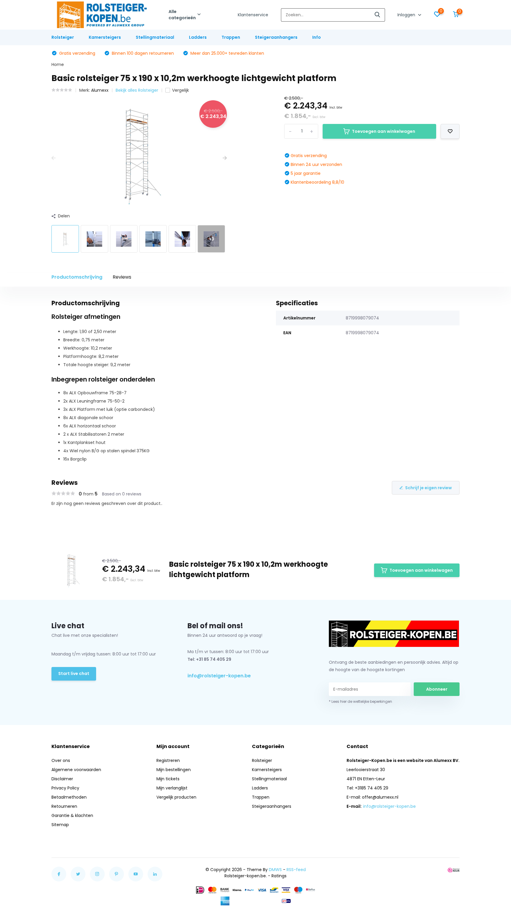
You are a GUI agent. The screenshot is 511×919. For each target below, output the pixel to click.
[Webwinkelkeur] (454, 870)
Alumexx (100, 90)
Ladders (198, 37)
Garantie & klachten (72, 815)
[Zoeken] (377, 15)
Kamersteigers (105, 37)
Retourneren (64, 806)
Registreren (168, 760)
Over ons (60, 760)
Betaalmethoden (69, 797)
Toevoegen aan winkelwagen (383, 131)
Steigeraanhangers (276, 37)
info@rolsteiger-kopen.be (219, 675)
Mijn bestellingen (173, 770)
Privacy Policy (65, 788)
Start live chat (73, 673)
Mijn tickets (168, 779)
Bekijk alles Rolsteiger (137, 90)
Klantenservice (253, 15)
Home (57, 64)
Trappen (230, 37)
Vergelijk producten (176, 797)
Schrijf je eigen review (428, 488)
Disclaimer (62, 779)
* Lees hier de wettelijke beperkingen (360, 701)
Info (316, 37)
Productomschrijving (76, 277)
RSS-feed (296, 870)
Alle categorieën (182, 15)
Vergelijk (180, 90)
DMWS (275, 870)
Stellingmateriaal (155, 37)
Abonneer (436, 689)
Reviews (122, 277)
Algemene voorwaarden (76, 770)
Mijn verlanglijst (171, 788)
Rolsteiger (62, 37)
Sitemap (60, 825)
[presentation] (53, 158)
